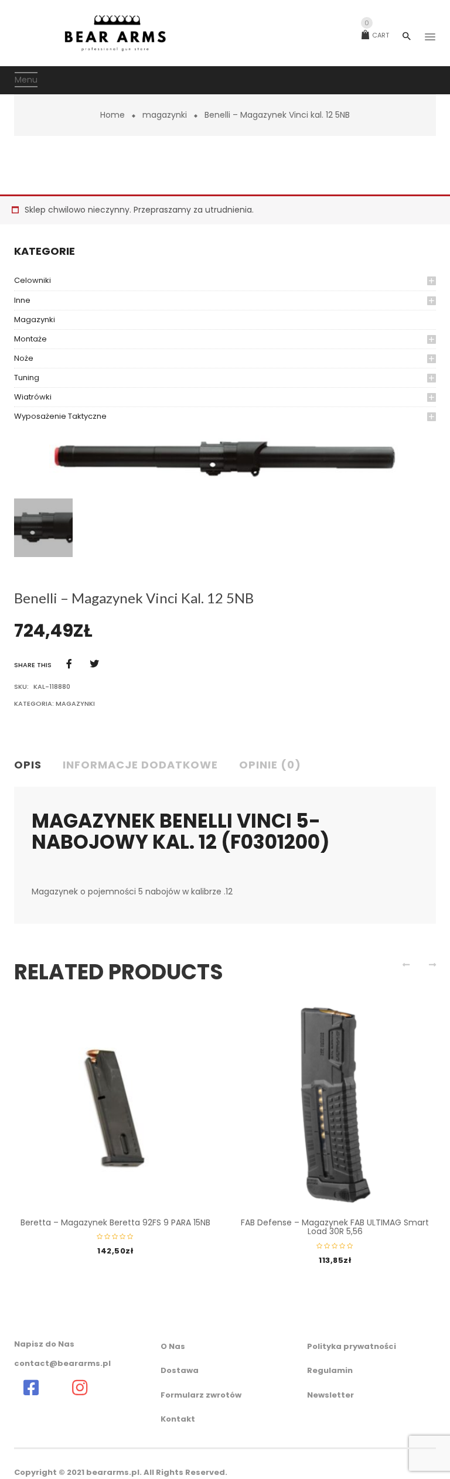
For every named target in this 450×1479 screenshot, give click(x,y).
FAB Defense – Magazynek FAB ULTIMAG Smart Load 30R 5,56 (335, 1227)
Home (112, 115)
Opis (28, 764)
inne (22, 300)
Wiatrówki (33, 396)
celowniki (32, 280)
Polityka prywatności (351, 1346)
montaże (30, 338)
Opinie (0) (270, 764)
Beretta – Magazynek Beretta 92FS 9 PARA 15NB (115, 1222)
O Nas (173, 1346)
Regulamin (330, 1370)
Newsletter (330, 1395)
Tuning (26, 377)
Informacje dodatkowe (140, 764)
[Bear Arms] (30, 1387)
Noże (23, 358)
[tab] (32, 765)
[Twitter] (94, 664)
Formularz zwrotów (201, 1395)
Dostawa (180, 1370)
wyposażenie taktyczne (60, 416)
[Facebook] (69, 664)
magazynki (164, 115)
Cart (376, 35)
